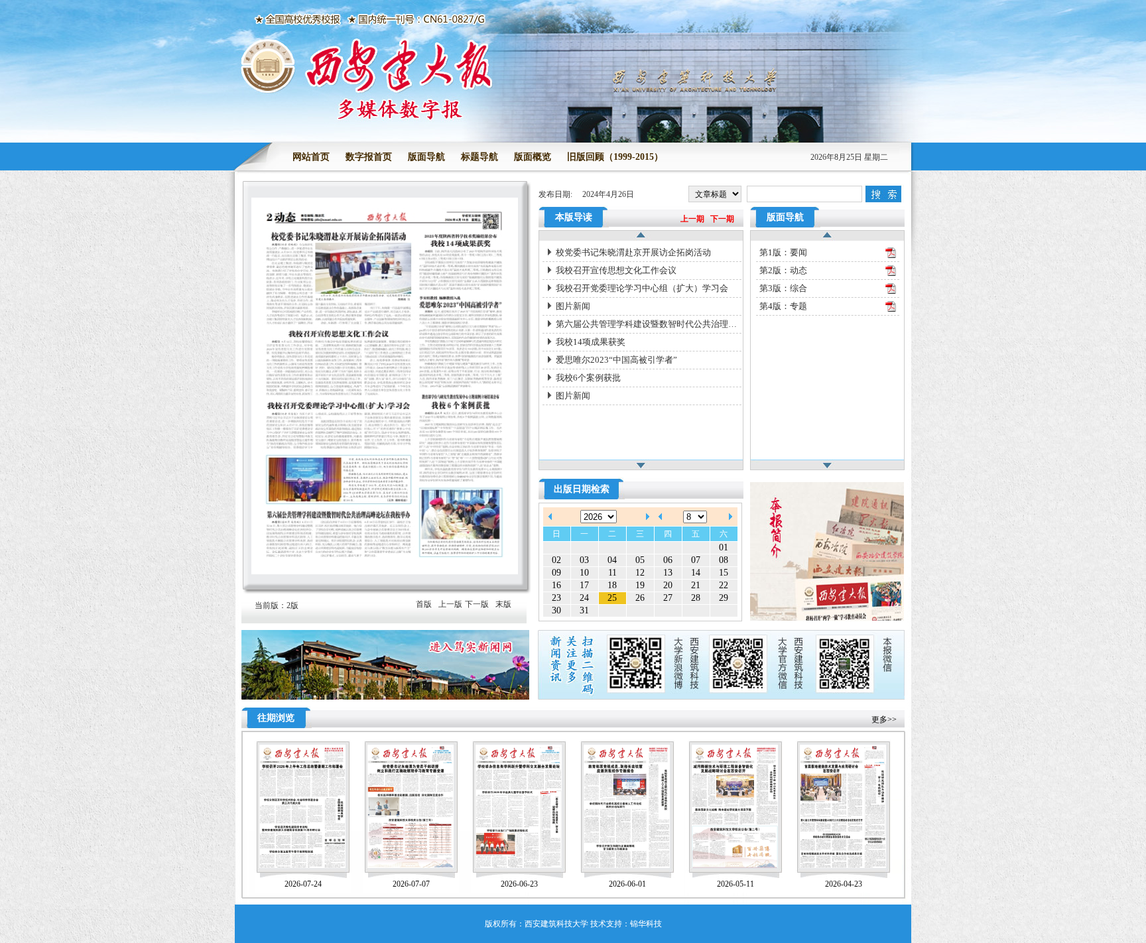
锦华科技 (646, 923)
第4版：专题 (783, 306)
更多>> (884, 719)
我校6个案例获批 (588, 378)
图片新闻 (573, 306)
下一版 (477, 604)
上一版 (450, 604)
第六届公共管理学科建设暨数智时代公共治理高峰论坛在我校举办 (648, 324)
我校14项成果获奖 (590, 342)
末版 (503, 604)
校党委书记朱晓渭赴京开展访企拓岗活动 (633, 252)
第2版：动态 (783, 270)
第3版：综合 (783, 288)
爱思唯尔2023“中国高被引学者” (616, 360)
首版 (424, 604)
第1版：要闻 (783, 252)
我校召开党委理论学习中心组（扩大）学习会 (642, 288)
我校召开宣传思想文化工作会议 (616, 270)
